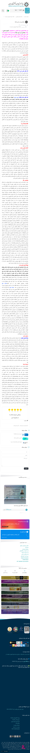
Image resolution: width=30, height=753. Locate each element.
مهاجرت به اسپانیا (16, 727)
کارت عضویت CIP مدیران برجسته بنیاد (21, 505)
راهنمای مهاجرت (25, 549)
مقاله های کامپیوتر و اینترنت (9, 16)
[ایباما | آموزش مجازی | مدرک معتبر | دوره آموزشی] (15, 4)
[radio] (20, 410)
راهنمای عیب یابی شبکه (20, 33)
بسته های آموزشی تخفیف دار (11, 654)
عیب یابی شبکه (16, 425)
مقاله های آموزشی (19, 16)
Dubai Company (24, 558)
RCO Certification (16, 729)
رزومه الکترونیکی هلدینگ (15, 718)
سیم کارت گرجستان (24, 556)
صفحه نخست (26, 16)
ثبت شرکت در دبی (25, 554)
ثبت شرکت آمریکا (25, 553)
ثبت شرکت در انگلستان (24, 551)
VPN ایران (26, 661)
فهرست (27, 12)
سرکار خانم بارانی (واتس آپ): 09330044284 (15, 709)
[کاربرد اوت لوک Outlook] (25, 435)
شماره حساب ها (26, 654)
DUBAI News (25, 559)
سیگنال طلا (18, 723)
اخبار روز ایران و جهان (24, 546)
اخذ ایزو (26, 547)
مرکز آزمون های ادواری (15, 721)
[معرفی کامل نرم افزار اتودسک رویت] (25, 443)
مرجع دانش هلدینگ (16, 720)
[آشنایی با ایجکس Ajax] (25, 439)
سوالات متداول (20, 654)
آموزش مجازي (6, 31)
